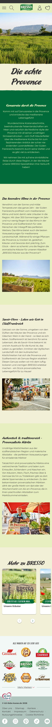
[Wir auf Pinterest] (26, 722)
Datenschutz (37, 711)
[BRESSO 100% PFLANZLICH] (43, 665)
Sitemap (20, 708)
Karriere (31, 708)
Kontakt (6, 711)
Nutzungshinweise (12, 714)
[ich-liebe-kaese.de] (6, 696)
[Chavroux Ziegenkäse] (42, 652)
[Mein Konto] (39, 8)
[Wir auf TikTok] (36, 722)
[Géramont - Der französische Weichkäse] (9, 652)
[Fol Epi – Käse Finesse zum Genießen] (26, 652)
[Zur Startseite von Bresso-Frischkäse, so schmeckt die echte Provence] (26, 8)
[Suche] (11, 8)
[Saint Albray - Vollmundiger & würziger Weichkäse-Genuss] (26, 678)
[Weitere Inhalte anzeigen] (32, 621)
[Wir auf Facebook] (4, 722)
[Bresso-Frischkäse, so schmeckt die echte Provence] (26, 665)
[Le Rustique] (42, 678)
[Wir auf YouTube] (47, 722)
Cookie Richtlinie (35, 714)
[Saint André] (9, 678)
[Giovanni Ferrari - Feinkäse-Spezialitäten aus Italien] (9, 665)
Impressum (20, 711)
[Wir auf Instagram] (15, 722)
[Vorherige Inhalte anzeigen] (19, 621)
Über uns (7, 708)
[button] (26, 687)
